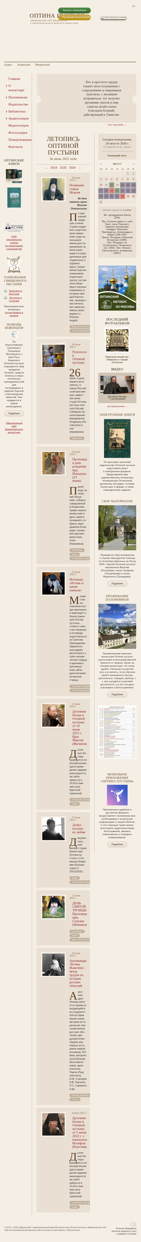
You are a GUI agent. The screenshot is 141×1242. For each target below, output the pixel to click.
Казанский (24, 64)
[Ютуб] (37, 29)
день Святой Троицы (82, 939)
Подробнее (14, 413)
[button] (37, 99)
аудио (75, 554)
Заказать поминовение (74, 10)
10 (14, 211)
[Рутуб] (43, 29)
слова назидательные (83, 330)
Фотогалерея (17, 132)
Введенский (42, 64)
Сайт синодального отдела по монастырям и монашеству (14, 242)
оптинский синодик (81, 558)
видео (75, 803)
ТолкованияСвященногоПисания (15, 281)
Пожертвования (18, 139)
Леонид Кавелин (80, 1095)
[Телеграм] (48, 29)
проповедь (77, 550)
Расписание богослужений (76, 17)
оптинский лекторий (82, 799)
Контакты (15, 147)
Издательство (18, 104)
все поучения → (117, 124)
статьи (75, 1099)
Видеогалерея (18, 125)
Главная (14, 79)
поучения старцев (81, 686)
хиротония (77, 438)
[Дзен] (54, 29)
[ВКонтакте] (32, 29)
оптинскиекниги (14, 162)
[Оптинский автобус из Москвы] (117, 309)
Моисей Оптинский (81, 326)
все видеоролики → (117, 406)
